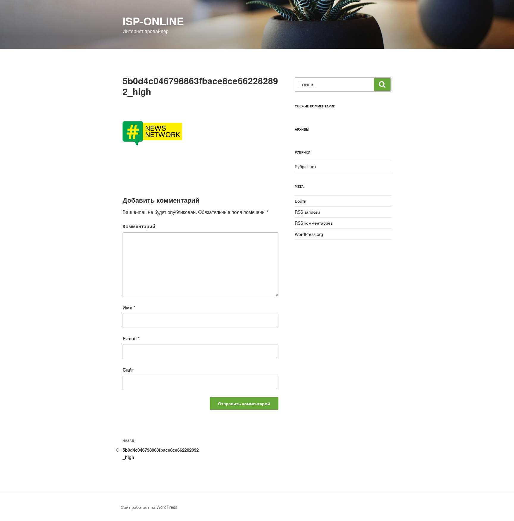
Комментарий (139, 226)
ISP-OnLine (153, 21)
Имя (129, 307)
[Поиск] (382, 84)
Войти (300, 201)
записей (307, 212)
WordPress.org (309, 234)
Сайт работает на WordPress (149, 507)
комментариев (314, 223)
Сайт (128, 369)
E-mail (131, 338)
